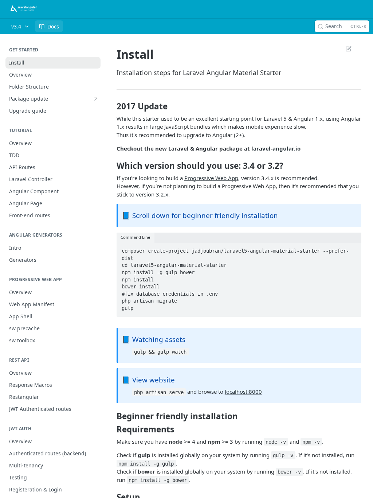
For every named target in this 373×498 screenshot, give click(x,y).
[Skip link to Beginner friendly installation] (112, 416)
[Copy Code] (352, 248)
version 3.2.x (152, 194)
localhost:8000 (243, 391)
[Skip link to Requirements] (112, 429)
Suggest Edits (345, 48)
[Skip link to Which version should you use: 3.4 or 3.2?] (112, 166)
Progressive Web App (211, 178)
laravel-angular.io (276, 148)
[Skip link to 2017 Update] (112, 106)
